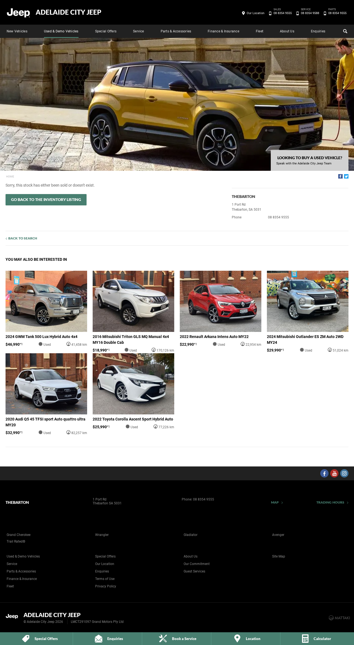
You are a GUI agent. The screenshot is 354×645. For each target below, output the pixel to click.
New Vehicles (17, 31)
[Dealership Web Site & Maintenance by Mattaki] (339, 618)
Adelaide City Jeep (68, 12)
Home (10, 176)
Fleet (259, 31)
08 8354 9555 (283, 13)
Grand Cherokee (18, 535)
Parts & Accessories (176, 31)
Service (138, 31)
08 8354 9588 (310, 13)
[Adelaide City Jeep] (19, 12)
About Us (287, 31)
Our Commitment (197, 564)
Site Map (278, 556)
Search (344, 31)
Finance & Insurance (223, 31)
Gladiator (190, 535)
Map (275, 502)
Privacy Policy (105, 586)
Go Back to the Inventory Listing (46, 199)
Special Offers (105, 31)
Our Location (255, 13)
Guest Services (194, 571)
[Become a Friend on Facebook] (324, 473)
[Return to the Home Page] (13, 617)
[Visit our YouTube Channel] (334, 473)
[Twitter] (346, 176)
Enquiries (318, 31)
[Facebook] (340, 176)
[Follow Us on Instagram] (344, 473)
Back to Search (22, 238)
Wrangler (102, 535)
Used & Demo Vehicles (61, 31)
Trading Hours (330, 502)
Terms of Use (104, 579)
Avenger (278, 535)
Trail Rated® (16, 541)
